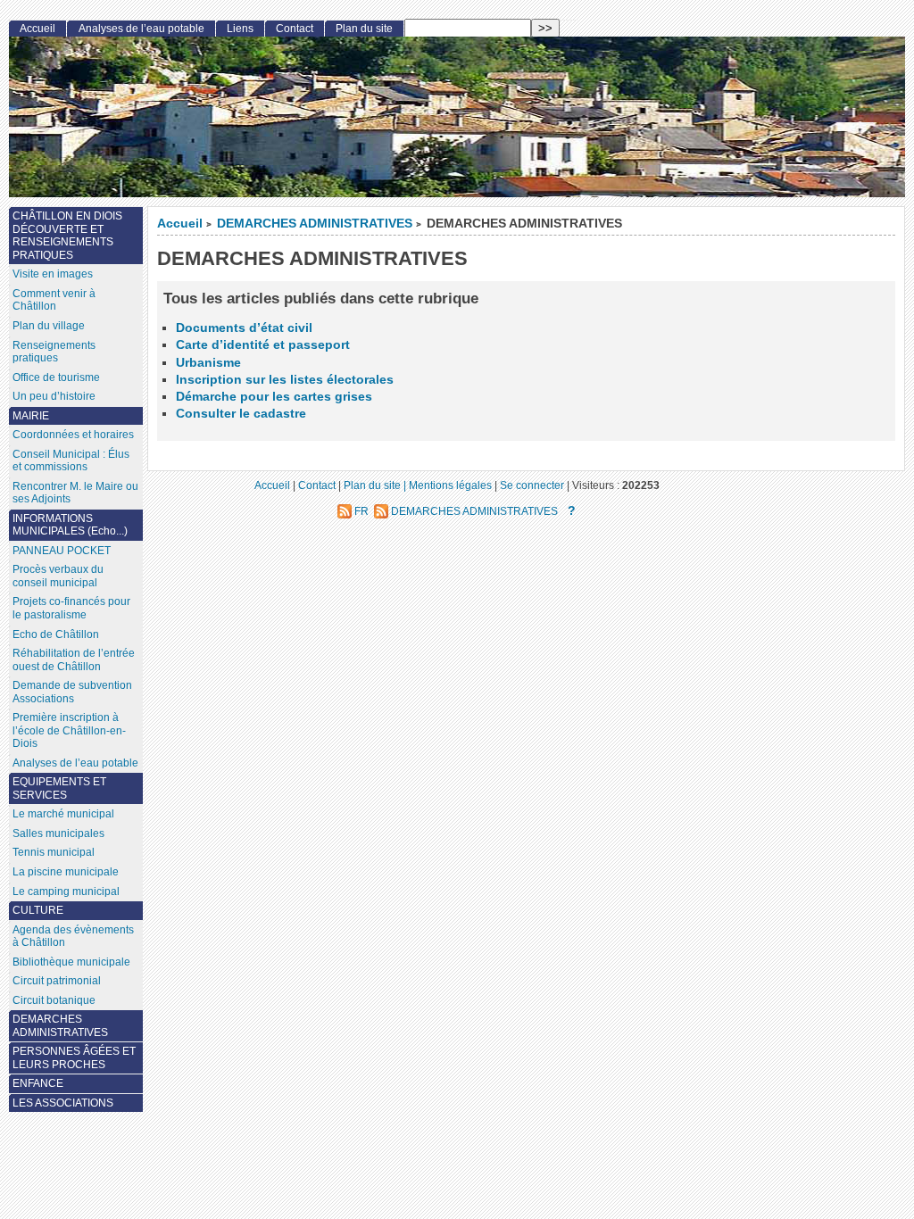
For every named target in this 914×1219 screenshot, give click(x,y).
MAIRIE (30, 416)
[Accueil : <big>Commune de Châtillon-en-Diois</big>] (457, 117)
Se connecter (532, 485)
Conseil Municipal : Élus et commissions (70, 461)
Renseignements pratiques (54, 352)
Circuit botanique (54, 1000)
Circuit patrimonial (56, 980)
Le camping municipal (66, 891)
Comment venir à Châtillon (54, 300)
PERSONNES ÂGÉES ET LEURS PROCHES (74, 1058)
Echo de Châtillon (55, 634)
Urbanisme (208, 362)
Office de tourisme (56, 377)
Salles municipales (58, 833)
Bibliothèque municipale (71, 962)
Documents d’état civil (244, 328)
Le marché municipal (63, 814)
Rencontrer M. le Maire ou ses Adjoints (75, 493)
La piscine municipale (65, 872)
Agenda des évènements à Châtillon (73, 936)
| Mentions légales (447, 485)
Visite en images (52, 274)
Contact (294, 28)
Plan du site (364, 28)
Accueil (180, 223)
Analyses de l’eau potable (141, 28)
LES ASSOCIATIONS (62, 1103)
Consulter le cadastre (241, 413)
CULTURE (37, 910)
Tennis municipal (53, 852)
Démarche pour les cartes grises (274, 396)
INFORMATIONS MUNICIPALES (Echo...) (70, 525)
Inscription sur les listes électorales (285, 379)
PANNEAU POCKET (61, 550)
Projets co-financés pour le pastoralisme (71, 608)
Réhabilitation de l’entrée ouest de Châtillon (73, 660)
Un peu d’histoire (54, 396)
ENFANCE (37, 1083)
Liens (240, 28)
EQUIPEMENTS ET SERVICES (59, 788)
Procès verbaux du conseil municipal (58, 576)
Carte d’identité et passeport (263, 345)
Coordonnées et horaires (73, 434)
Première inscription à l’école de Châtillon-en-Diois (69, 730)
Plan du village (48, 325)
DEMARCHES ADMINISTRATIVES (314, 223)
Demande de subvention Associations (72, 692)
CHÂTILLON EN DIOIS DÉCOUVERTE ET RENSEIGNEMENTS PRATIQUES (67, 235)
